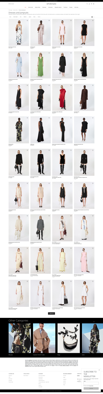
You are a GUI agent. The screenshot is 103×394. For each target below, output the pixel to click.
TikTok (64, 384)
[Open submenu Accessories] (53, 7)
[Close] (99, 370)
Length (30, 16)
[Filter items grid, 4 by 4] (92, 17)
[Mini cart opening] (94, 4)
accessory (27, 365)
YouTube (64, 382)
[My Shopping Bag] (93, 3)
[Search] (87, 3)
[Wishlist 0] (91, 3)
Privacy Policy (41, 377)
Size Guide (10, 380)
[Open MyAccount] (90, 3)
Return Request (26, 375)
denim (70, 361)
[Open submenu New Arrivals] (33, 7)
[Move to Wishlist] (27, 20)
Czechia (78, 375)
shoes (53, 365)
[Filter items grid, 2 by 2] (93, 17)
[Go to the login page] (89, 3)
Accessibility (40, 386)
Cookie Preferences (41, 380)
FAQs (9, 377)
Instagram (64, 379)
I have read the (89, 385)
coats (61, 365)
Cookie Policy (40, 378)
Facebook (64, 375)
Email (85, 381)
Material (25, 16)
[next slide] (93, 321)
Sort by (39, 16)
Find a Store (10, 378)
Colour (34, 16)
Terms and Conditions (42, 375)
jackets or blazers (65, 365)
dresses (30, 360)
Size (20, 16)
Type (10, 16)
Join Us (40, 383)
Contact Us (10, 375)
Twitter (64, 377)
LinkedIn (64, 381)
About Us (40, 385)
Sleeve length (15, 16)
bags (38, 365)
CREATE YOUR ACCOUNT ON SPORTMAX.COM (51, 0)
